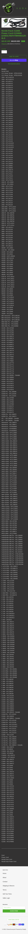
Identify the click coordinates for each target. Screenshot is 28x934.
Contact (5, 881)
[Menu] (25, 8)
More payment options (14, 63)
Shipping (4, 44)
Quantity (3, 49)
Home (4, 873)
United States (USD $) (13, 919)
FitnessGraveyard (10, 929)
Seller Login (6, 898)
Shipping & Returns (8, 885)
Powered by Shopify (21, 929)
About (4, 877)
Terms (4, 890)
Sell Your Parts (7, 894)
